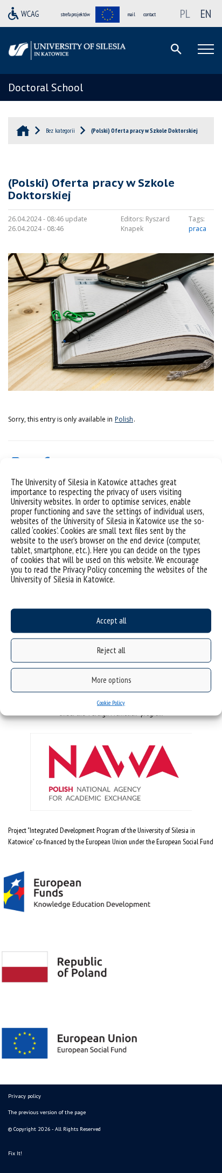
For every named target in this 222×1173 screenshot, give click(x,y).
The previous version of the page (47, 1112)
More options (111, 680)
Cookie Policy (111, 702)
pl (185, 13)
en (205, 13)
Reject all (111, 650)
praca (197, 228)
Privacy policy (24, 1096)
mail (131, 14)
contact (149, 14)
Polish (124, 419)
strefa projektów (75, 14)
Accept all (111, 620)
